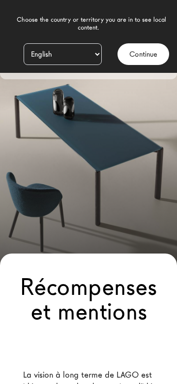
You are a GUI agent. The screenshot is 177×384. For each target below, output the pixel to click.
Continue (143, 54)
